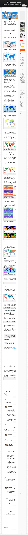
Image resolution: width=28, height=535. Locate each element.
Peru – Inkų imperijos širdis (22, 69)
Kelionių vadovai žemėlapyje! (22, 60)
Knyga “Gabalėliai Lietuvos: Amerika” (22, 62)
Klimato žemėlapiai (7, 385)
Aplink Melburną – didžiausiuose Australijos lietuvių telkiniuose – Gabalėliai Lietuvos (22, 85)
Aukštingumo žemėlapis (11, 384)
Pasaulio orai (15, 386)
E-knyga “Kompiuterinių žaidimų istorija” (22, 57)
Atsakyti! (14, 427)
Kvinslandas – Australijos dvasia (22, 83)
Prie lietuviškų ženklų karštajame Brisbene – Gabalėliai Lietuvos (22, 82)
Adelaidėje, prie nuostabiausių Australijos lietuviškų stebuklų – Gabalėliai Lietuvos (22, 89)
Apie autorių (21, 54)
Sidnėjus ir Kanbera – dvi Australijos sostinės (22, 80)
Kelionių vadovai (7, 7)
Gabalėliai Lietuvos (22, 103)
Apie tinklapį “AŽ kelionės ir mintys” (22, 55)
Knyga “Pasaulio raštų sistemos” (22, 63)
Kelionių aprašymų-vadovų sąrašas (22, 59)
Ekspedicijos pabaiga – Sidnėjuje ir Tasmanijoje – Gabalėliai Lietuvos (22, 78)
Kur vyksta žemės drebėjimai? (12, 385)
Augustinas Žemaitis (10, 406)
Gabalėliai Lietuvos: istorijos (22, 105)
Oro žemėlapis (12, 386)
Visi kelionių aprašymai (21, 65)
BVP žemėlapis (14, 384)
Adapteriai (8, 384)
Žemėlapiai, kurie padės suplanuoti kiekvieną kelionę (10, 15)
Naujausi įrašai (3, 7)
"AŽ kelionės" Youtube (21, 101)
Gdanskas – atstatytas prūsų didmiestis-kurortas (22, 71)
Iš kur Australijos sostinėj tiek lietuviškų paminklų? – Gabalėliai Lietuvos (22, 93)
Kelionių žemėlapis (11, 7)
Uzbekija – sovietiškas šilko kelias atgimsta (22, 74)
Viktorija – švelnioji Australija (22, 86)
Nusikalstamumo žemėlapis (8, 386)
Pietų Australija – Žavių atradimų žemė (22, 90)
